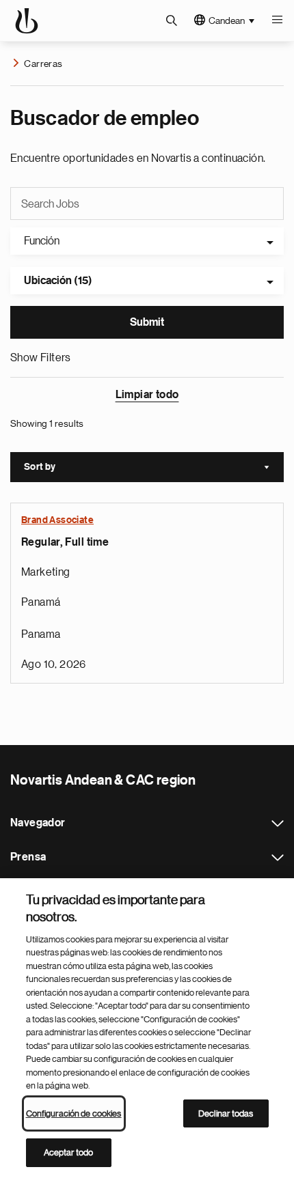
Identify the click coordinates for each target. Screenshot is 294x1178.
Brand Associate (57, 520)
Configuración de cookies (74, 1113)
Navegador (277, 823)
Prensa (277, 858)
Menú (277, 20)
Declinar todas (226, 1113)
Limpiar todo (147, 394)
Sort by (154, 468)
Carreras (43, 63)
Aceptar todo (69, 1152)
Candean (227, 20)
